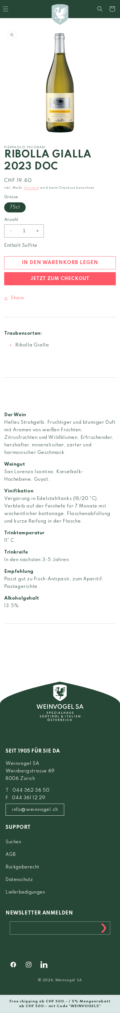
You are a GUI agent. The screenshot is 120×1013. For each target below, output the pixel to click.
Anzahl (11, 220)
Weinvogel (65, 980)
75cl (15, 207)
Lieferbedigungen (25, 892)
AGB (11, 854)
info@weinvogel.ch (35, 809)
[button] (100, 9)
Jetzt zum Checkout (60, 278)
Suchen (13, 842)
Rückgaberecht (22, 867)
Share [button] (17, 298)
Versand (31, 188)
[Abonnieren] (104, 928)
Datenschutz (19, 880)
